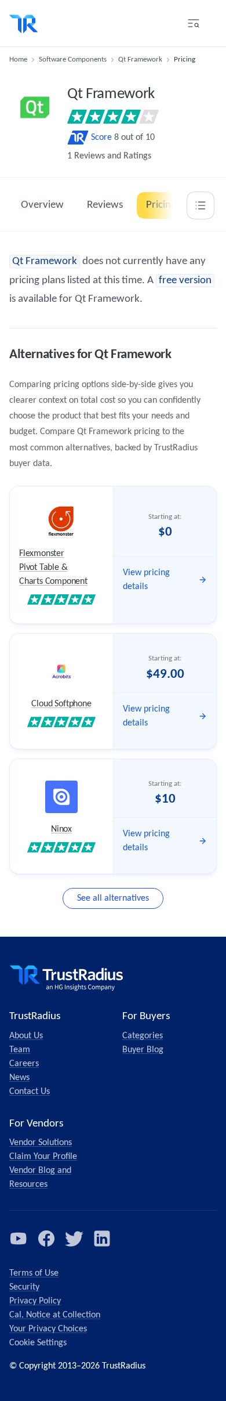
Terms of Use (34, 1273)
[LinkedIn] (102, 1238)
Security (24, 1287)
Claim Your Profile (43, 1156)
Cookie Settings (38, 1343)
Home (18, 59)
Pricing (161, 205)
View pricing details (146, 579)
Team (19, 1050)
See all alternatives (113, 898)
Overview (42, 205)
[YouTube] (18, 1238)
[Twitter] (74, 1238)
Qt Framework (140, 59)
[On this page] (200, 205)
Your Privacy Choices (48, 1329)
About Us (26, 1036)
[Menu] (193, 23)
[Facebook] (46, 1238)
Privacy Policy (35, 1301)
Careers (24, 1063)
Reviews (105, 205)
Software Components (73, 59)
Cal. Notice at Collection (54, 1315)
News (19, 1077)
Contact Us (29, 1091)
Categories (142, 1036)
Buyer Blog (142, 1050)
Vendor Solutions (40, 1142)
